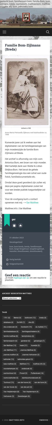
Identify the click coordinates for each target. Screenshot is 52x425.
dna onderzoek (10, 327)
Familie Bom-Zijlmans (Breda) (22, 47)
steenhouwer (23, 251)
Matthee (24, 364)
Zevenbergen (24, 396)
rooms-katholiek (11, 378)
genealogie (39, 341)
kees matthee (10, 364)
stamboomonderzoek (31, 378)
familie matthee (11, 336)
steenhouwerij (36, 251)
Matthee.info (16, 420)
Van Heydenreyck (30, 392)
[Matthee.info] (26, 18)
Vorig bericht (15, 259)
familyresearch (10, 341)
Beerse (17, 318)
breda (27, 246)
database (8, 322)
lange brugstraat (21, 249)
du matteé (41, 327)
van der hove (40, 382)
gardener (25, 341)
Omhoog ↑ (44, 420)
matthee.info (39, 364)
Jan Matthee (10, 350)
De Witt (21, 322)
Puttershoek (37, 373)
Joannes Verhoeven (30, 355)
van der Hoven (10, 387)
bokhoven (30, 318)
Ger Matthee (32, 202)
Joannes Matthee (28, 350)
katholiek (9, 359)
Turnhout (9, 382)
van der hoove (24, 382)
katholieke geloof (25, 359)
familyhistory (28, 336)
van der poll (26, 387)
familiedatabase (11, 332)
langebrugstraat (37, 249)
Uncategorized (15, 242)
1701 (7, 318)
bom (11, 246)
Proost (23, 373)
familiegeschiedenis (30, 332)
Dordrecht (26, 327)
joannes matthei (11, 355)
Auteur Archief (14, 225)
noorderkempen (11, 369)
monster (13, 251)
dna (31, 322)
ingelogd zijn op (21, 277)
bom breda (19, 246)
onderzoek (27, 369)
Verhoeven (9, 396)
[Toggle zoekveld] (47, 32)
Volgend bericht (16, 264)
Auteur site (20, 225)
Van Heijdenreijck (11, 392)
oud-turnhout (10, 373)
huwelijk (35, 345)
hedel (23, 345)
